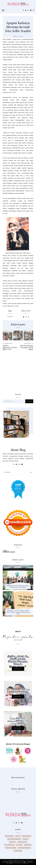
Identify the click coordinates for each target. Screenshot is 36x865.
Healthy (25, 839)
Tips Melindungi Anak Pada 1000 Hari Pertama (18, 690)
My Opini (19, 844)
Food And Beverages (14, 839)
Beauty (18, 836)
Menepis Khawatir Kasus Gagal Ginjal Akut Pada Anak (18, 586)
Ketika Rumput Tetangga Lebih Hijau (26, 347)
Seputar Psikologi (24, 847)
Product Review (11, 847)
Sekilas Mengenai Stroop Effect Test (10, 347)
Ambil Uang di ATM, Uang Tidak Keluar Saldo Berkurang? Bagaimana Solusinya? (18, 661)
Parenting (27, 844)
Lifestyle (12, 842)
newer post (8, 343)
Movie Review (22, 842)
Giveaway (10, 316)
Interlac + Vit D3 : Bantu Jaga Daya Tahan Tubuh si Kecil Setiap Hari (18, 612)
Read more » (18, 668)
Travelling (18, 850)
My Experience (9, 844)
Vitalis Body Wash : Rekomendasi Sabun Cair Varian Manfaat (18, 721)
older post (28, 343)
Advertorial (9, 836)
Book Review (27, 836)
